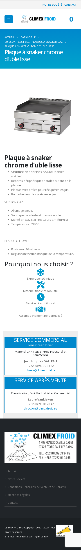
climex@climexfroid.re (41, 370)
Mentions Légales (19, 495)
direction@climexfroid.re (40, 408)
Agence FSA (41, 536)
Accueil (12, 471)
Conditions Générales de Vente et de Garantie (37, 487)
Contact (70, 4)
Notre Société (52, 4)
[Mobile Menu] (8, 19)
